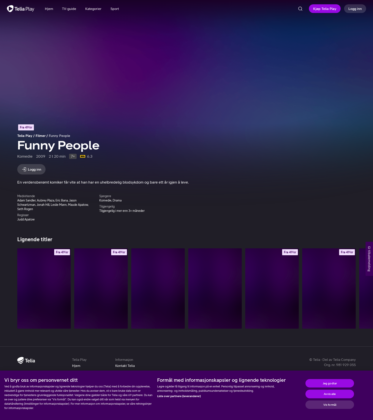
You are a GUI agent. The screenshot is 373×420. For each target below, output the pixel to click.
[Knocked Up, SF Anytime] (44, 288)
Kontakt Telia (125, 366)
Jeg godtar (330, 383)
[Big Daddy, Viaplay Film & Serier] (215, 288)
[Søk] (300, 8)
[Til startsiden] (20, 8)
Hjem (76, 366)
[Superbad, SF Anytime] (329, 288)
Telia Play (24, 136)
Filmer (41, 136)
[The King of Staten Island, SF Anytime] (101, 288)
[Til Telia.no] (26, 360)
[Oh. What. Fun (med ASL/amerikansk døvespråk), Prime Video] (158, 288)
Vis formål (329, 404)
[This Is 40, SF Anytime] (272, 288)
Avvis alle (330, 394)
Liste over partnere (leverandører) (179, 396)
